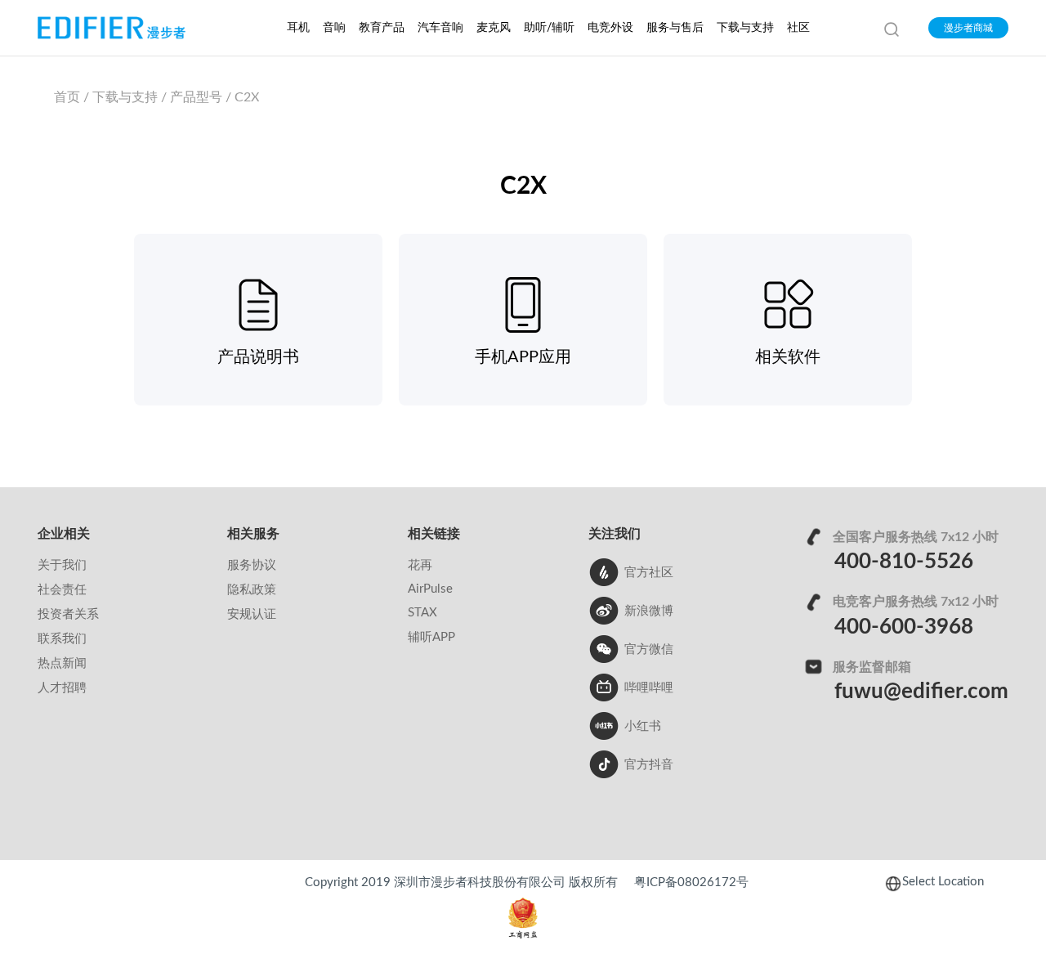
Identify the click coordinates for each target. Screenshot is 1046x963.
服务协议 (251, 565)
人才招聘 (62, 688)
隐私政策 (251, 590)
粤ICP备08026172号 (691, 882)
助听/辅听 (549, 28)
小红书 (642, 726)
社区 (798, 28)
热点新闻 (62, 663)
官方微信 (648, 649)
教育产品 (382, 28)
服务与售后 (675, 28)
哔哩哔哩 (648, 688)
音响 (334, 28)
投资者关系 (68, 614)
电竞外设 (610, 28)
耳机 (298, 28)
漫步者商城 (968, 28)
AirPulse (430, 589)
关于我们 (62, 565)
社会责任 (62, 590)
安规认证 (251, 614)
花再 (420, 565)
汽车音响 (440, 28)
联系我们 (62, 639)
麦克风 (493, 28)
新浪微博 (648, 611)
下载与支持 (745, 28)
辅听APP (431, 637)
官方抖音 (648, 765)
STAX (422, 613)
